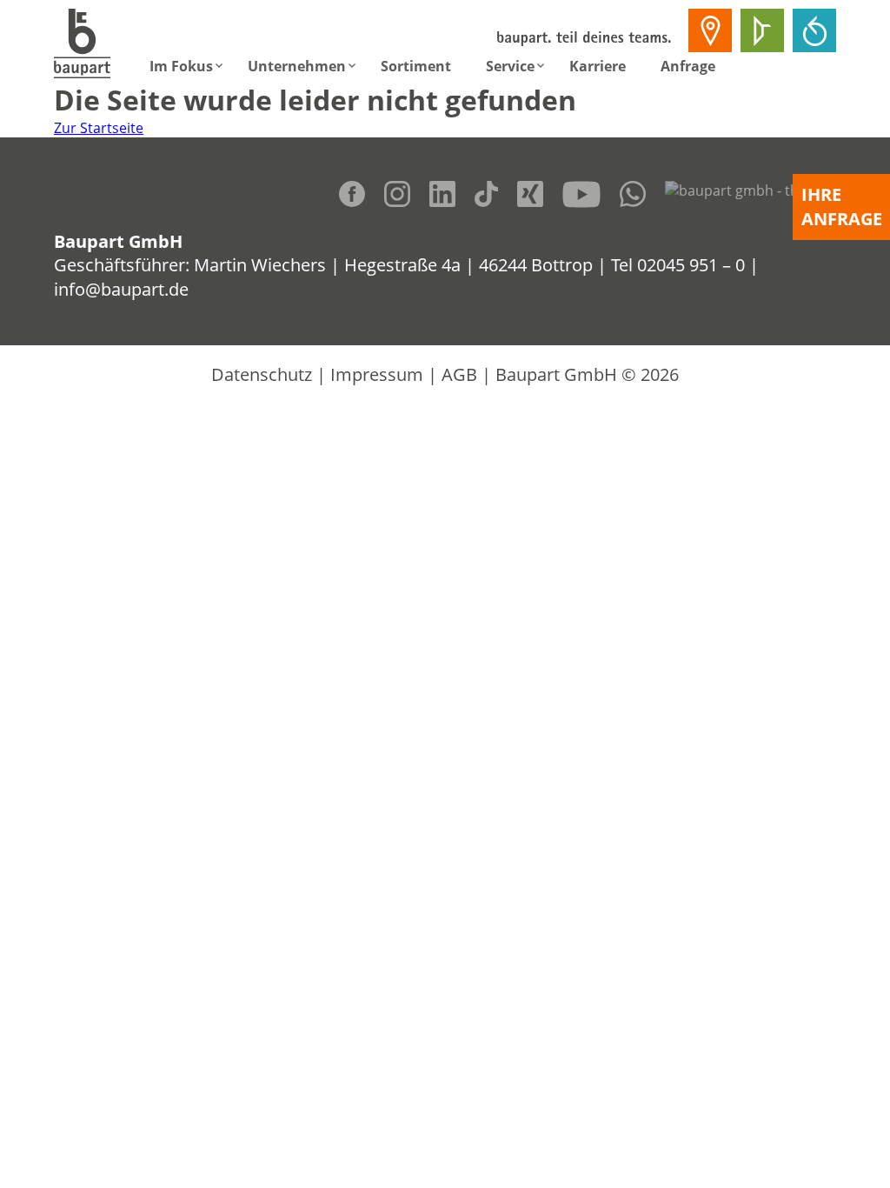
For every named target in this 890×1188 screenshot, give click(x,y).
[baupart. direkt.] (710, 30)
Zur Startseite (98, 127)
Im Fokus (181, 66)
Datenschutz (261, 374)
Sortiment (416, 66)
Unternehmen (297, 66)
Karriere (597, 66)
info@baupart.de (121, 289)
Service (510, 66)
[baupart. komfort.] (814, 30)
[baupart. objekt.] (762, 30)
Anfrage (688, 66)
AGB (459, 374)
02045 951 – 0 (691, 265)
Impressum (376, 374)
